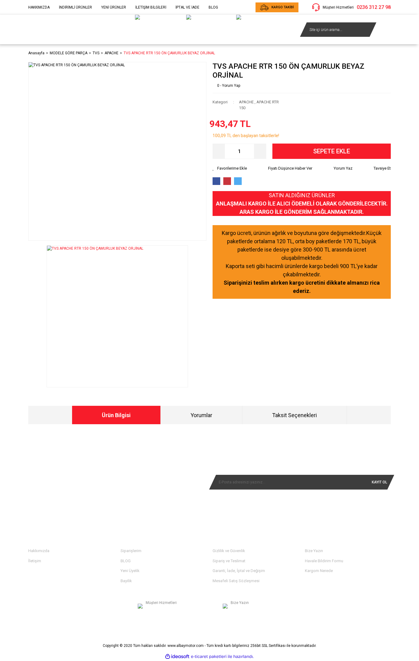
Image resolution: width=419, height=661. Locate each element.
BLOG (213, 7)
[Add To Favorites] (230, 168)
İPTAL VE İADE (187, 7)
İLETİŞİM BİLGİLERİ (150, 7)
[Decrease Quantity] (219, 151)
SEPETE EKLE (331, 151)
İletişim (34, 561)
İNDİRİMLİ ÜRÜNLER (75, 7)
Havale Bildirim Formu (324, 561)
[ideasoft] (177, 656)
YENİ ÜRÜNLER (113, 7)
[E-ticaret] (209, 656)
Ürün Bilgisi (116, 415)
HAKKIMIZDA (39, 7)
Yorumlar (201, 415)
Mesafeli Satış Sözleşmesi (236, 580)
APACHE (246, 102)
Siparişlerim (131, 550)
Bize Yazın (314, 550)
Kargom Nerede (319, 570)
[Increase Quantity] (260, 151)
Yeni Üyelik (130, 570)
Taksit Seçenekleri (294, 415)
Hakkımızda (38, 550)
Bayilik (126, 580)
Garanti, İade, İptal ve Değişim (239, 570)
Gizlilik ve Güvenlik (229, 550)
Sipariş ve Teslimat (229, 561)
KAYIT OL (379, 482)
